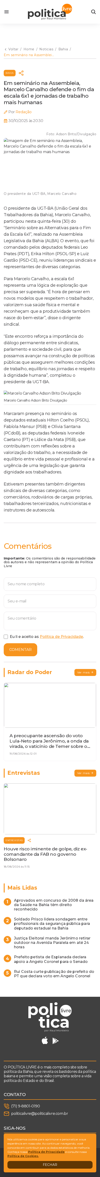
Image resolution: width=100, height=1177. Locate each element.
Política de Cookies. (23, 1156)
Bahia (10, 72)
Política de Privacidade (61, 636)
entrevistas (14, 840)
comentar (20, 649)
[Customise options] (93, 12)
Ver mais (83, 672)
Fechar (50, 1165)
